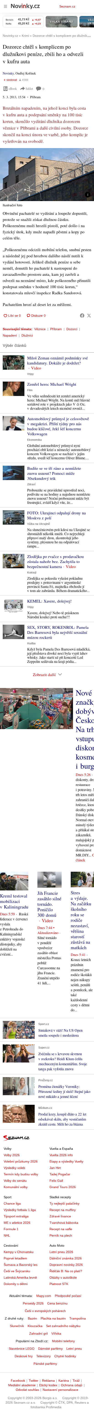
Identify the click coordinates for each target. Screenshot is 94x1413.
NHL (7, 1235)
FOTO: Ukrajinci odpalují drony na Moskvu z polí (56, 515)
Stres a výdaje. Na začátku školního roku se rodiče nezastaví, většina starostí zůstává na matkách (81, 920)
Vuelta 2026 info (61, 1155)
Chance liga (12, 1203)
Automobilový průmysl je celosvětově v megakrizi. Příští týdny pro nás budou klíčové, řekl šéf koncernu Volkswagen (58, 426)
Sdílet (29, 88)
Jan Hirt (55, 1168)
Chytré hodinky (65, 1356)
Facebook (18, 1380)
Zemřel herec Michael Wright (51, 384)
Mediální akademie (22, 1385)
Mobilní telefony (63, 1341)
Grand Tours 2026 (63, 1187)
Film (30, 390)
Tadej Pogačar (60, 1174)
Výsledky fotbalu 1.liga (20, 1210)
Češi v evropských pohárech (45, 1311)
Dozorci (71, 329)
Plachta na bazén (53, 1318)
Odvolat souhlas (27, 1390)
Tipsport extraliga (16, 1216)
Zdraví (31, 484)
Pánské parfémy (45, 1363)
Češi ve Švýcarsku (17, 1271)
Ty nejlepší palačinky (64, 1203)
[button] (47, 174)
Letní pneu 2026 (61, 1252)
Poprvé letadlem (15, 1258)
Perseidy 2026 (33, 1303)
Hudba (31, 643)
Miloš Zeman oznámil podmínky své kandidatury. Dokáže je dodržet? (57, 360)
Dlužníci (27, 335)
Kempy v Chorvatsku (19, 1252)
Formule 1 (11, 1229)
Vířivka (56, 1333)
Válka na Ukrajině (38, 524)
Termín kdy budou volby (21, 1174)
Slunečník (17, 1326)
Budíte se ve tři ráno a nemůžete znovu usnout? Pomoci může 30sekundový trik (54, 473)
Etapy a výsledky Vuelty (66, 1161)
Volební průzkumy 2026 (21, 1161)
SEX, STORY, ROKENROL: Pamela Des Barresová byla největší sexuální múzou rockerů (58, 632)
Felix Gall (56, 1180)
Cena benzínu (57, 1303)
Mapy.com (43, 1296)
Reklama (48, 1380)
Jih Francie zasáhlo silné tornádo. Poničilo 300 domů (49, 904)
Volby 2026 (12, 1155)
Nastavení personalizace (60, 1390)
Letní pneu (74, 1348)
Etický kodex (48, 1385)
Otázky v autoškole (63, 1277)
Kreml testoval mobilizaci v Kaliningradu (14, 901)
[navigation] (5, 6)
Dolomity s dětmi (16, 1284)
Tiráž (76, 1380)
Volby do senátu (15, 1180)
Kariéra (63, 1380)
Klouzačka (35, 1326)
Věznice (40, 329)
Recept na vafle (61, 1229)
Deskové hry (24, 1356)
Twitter (33, 1380)
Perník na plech (61, 1235)
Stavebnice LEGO (21, 1348)
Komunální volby (16, 1187)
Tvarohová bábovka (64, 1222)
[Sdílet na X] (89, 315)
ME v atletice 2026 (17, 1222)
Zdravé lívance (60, 1216)
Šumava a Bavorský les (20, 1265)
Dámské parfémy (50, 1348)
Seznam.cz (67, 6)
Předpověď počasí (68, 1296)
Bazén (32, 1318)
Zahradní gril (38, 1333)
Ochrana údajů (71, 1385)
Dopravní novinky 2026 (66, 1265)
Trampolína (77, 1318)
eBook (13, 88)
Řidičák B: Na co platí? (66, 1271)
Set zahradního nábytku (63, 1326)
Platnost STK (59, 1284)
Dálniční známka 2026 (66, 1258)
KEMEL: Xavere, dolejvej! (49, 601)
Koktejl (31, 572)
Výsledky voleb (14, 1168)
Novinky (8, 73)
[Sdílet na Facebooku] (82, 315)
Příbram (56, 329)
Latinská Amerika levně (20, 1277)
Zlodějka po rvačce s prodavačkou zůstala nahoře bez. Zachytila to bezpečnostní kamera (55, 561)
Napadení (10, 335)
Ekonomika (34, 439)
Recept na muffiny (63, 1210)
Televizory (43, 1356)
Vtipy (30, 374)
